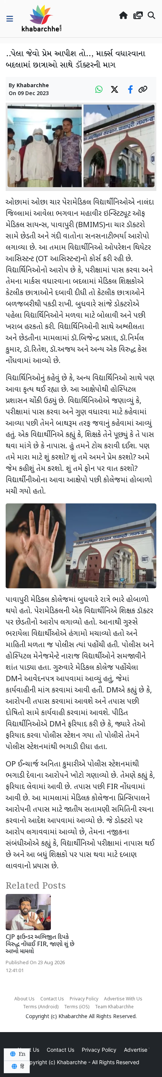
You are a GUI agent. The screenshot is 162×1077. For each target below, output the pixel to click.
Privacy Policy (84, 999)
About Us (24, 999)
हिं (21, 1067)
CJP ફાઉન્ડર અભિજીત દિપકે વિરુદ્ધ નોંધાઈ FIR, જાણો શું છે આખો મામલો (40, 945)
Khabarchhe (33, 85)
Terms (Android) (40, 1007)
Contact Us (52, 999)
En (21, 1054)
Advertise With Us (123, 999)
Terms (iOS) (76, 1007)
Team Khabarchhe (114, 1007)
